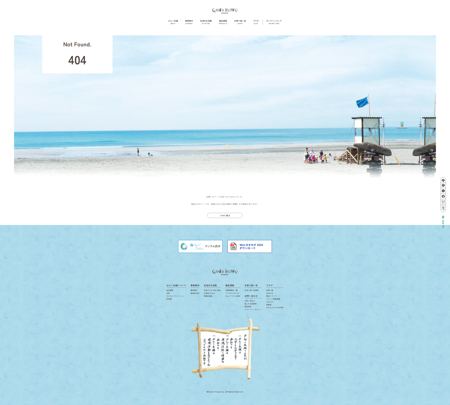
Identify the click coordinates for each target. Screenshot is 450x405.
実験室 (268, 304)
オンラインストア (274, 21)
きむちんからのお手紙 (275, 307)
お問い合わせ (250, 301)
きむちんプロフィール (175, 296)
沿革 (168, 293)
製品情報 (223, 21)
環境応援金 (208, 296)
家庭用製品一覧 (231, 290)
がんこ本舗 (173, 21)
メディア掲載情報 (273, 299)
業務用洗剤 (195, 293)
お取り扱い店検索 (251, 290)
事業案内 (189, 21)
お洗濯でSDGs (209, 293)
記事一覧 (269, 290)
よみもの (269, 302)
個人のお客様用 (251, 304)
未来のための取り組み (212, 290)
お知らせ (269, 293)
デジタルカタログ (232, 293)
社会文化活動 (206, 21)
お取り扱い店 (240, 21)
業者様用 (248, 306)
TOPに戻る (225, 215)
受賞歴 (169, 299)
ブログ (256, 21)
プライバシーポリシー (253, 309)
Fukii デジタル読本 (232, 296)
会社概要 (169, 290)
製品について (271, 296)
